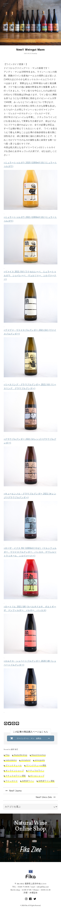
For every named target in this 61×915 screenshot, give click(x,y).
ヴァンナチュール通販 (36, 765)
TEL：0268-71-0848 (20, 887)
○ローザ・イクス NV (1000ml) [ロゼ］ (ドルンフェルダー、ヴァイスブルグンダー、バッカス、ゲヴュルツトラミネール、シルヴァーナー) (30, 552)
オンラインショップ (15, 770)
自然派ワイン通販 (46, 781)
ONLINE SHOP (51, 4)
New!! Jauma (14, 791)
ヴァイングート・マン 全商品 (29, 738)
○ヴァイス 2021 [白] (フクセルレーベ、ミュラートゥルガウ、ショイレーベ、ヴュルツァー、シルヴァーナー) (30, 275)
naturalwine (11, 760)
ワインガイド (12, 781)
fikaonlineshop (39, 755)
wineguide (40, 760)
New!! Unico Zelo (44, 797)
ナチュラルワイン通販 (16, 776)
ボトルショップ (37, 776)
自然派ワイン (28, 781)
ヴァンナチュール (14, 765)
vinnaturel (26, 760)
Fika (8, 755)
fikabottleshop (20, 755)
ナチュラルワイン (36, 770)
